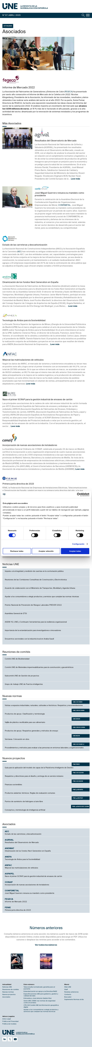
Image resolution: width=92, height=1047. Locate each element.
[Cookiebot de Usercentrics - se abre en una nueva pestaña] (78, 494)
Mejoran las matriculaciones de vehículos (23, 360)
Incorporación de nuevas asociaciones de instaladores (29, 445)
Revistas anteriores (71, 992)
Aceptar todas (75, 551)
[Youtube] (15, 1039)
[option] (17, 963)
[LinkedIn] (4, 1039)
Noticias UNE (7, 987)
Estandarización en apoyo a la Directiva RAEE (40, 991)
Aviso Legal (6, 1019)
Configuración (78, 544)
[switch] (34, 535)
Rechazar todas (16, 551)
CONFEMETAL (64, 205)
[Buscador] (83, 15)
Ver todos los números (46, 945)
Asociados (6, 997)
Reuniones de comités (10, 989)
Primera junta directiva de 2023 (18, 484)
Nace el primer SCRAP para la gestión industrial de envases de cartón (37, 400)
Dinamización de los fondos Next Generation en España (30, 282)
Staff (66, 989)
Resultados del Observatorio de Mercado (56, 141)
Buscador (68, 997)
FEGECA (68, 92)
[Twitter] (10, 1039)
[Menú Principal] (88, 15)
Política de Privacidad (10, 1021)
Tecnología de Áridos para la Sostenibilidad (23, 320)
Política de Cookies (9, 1024)
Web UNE (67, 987)
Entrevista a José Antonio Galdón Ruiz (38, 998)
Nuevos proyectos (9, 994)
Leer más (75, 179)
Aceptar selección (46, 551)
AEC (19, 252)
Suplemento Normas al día (74, 999)
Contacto (67, 994)
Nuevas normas (8, 992)
